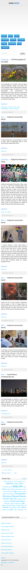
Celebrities (9, 483)
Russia (24, 499)
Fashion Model (10, 489)
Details (3, 104)
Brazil (15, 481)
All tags (24, 478)
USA (23, 503)
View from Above (10, 505)
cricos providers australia (7, 553)
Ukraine (4, 505)
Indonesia (19, 491)
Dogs (24, 486)
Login (15, 473)
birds (18, 107)
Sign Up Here (7, 473)
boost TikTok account (6, 549)
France (24, 489)
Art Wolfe (15, 108)
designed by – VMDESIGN (7, 562)
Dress (4, 489)
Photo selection (10, 493)
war (25, 509)
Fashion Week (18, 489)
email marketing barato (7, 546)
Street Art (3, 151)
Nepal (4, 493)
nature (14, 107)
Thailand (16, 503)
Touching (4, 159)
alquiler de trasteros (6, 523)
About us (3, 557)
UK (20, 503)
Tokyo (8, 212)
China (21, 483)
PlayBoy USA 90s (5, 529)
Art (6, 212)
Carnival (20, 481)
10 (11, 470)
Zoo (26, 505)
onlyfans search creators (7, 533)
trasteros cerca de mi (6, 543)
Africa (5, 481)
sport (11, 509)
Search (22, 53)
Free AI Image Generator (7, 526)
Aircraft (9, 481)
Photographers (5, 108)
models (18, 507)
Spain (12, 503)
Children (16, 483)
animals (10, 107)
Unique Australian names (7, 536)
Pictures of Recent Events (14, 496)
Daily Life (18, 486)
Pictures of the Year (10, 499)
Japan (2, 212)
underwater (4, 107)
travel (11, 108)
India (14, 491)
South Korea (7, 503)
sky (8, 509)
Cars (24, 481)
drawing (14, 507)
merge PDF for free (6, 539)
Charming (4, 59)
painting (4, 509)
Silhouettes (7, 501)
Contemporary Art (5, 413)
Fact (2, 117)
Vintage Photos (20, 505)
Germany (5, 491)
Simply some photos (17, 501)
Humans (10, 491)
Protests (19, 499)
